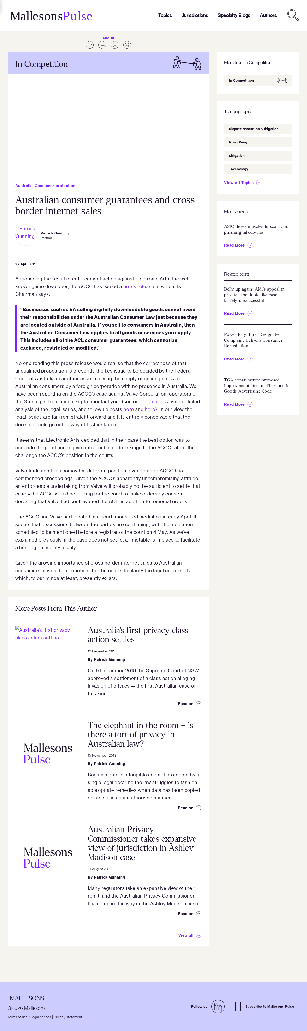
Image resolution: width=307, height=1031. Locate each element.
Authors (268, 15)
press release (138, 286)
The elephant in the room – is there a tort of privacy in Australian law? (140, 734)
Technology (238, 169)
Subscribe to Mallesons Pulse (269, 1006)
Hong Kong (238, 142)
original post (156, 401)
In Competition (241, 80)
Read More (234, 245)
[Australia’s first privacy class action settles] (47, 658)
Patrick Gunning (109, 659)
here (129, 409)
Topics (165, 15)
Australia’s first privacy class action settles (138, 635)
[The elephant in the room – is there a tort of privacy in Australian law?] (47, 753)
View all (186, 935)
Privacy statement (68, 1016)
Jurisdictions (195, 15)
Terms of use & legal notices (29, 1016)
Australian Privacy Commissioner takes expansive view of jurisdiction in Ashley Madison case (142, 843)
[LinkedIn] (218, 1006)
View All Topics (239, 182)
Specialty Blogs (234, 15)
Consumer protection (55, 185)
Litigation (237, 155)
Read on (186, 703)
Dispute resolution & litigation (254, 128)
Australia (24, 185)
